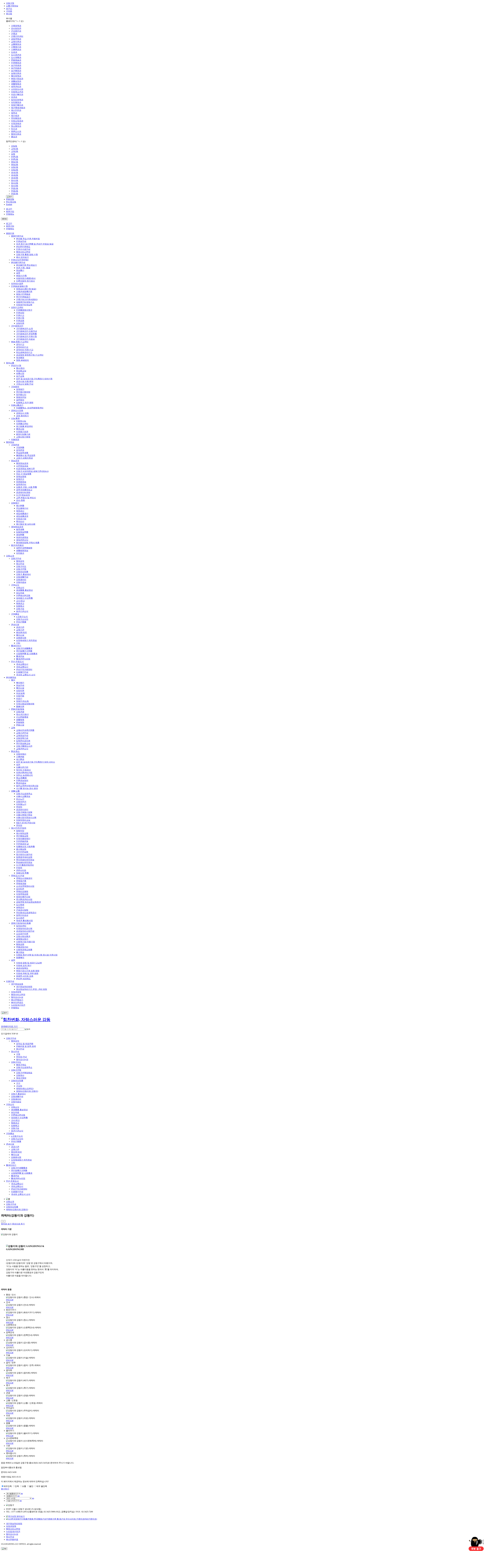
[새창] (15, 1516)
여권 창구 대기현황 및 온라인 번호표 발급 (34, 244)
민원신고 (20, 315)
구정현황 (20, 447)
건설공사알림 (22, 910)
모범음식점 (21, 638)
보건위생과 (16, 65)
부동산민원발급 (23, 294)
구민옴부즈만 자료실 (25, 339)
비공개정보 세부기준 (25, 469)
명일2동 (14, 164)
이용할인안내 (22, 672)
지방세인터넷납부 (24, 305)
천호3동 (14, 194)
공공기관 (20, 627)
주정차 (19, 807)
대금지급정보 (22, 537)
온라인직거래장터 (24, 669)
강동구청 (10, 3)
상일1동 (14, 167)
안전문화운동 (22, 841)
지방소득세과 (17, 121)
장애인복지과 (17, 105)
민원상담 (20, 313)
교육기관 (20, 630)
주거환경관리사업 (24, 899)
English (9, 204)
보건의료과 (16, 68)
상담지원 (20, 323)
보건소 (9, 8)
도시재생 (20, 905)
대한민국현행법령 (24, 548)
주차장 (19, 825)
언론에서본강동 (23, 595)
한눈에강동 (11, 202)
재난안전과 (16, 110)
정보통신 (20, 270)
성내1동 (14, 172)
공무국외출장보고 (24, 490)
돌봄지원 (20, 706)
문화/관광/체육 (17, 709)
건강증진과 (16, 31)
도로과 (14, 52)
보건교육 (20, 376)
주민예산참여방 (23, 392)
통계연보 (20, 656)
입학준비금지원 (23, 741)
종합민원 (10, 233)
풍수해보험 (21, 849)
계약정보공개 (17, 527)
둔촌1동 (14, 157)
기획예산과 (16, 47)
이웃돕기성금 (22, 432)
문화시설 (20, 725)
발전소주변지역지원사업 (27, 786)
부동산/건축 (21, 276)
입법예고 (20, 606)
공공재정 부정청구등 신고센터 (29, 355)
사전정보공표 (22, 466)
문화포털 (10, 199)
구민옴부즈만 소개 (24, 328)
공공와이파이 (22, 809)
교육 (13, 728)
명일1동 (14, 162)
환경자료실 (21, 783)
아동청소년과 (17, 92)
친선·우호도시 (17, 661)
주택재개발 (21, 883)
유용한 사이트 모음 (24, 976)
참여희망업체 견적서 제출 (27, 543)
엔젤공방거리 (22, 947)
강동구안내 (16, 558)
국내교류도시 (22, 664)
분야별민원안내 (18, 262)
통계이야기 (16, 646)
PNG (8, 1300)
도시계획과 (16, 57)
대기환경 (20, 759)
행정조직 (20, 561)
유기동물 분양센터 (24, 426)
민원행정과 (16, 63)
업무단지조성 (22, 915)
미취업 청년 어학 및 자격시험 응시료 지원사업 (36, 955)
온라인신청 (16, 365)
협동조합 (20, 944)
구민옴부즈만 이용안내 (26, 331)
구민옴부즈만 (17, 326)
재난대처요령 (22, 833)
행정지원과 (16, 134)
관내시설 (15, 624)
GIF (11, 1300)
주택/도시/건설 (17, 876)
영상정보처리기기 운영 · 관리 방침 (31, 989)
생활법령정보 (22, 550)
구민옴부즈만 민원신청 (26, 336)
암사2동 (14, 183)
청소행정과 (16, 126)
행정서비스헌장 (23, 252)
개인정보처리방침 (24, 987)
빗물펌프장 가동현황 (25, 846)
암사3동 (14, 186)
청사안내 (20, 564)
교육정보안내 (22, 735)
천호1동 (14, 188)
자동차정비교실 (23, 820)
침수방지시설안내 (24, 854)
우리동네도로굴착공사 (26, 913)
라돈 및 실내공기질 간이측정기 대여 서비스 (35, 762)
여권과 (14, 97)
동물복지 (20, 957)
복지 (13, 680)
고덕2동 (14, 151)
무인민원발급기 (23, 297)
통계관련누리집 (23, 659)
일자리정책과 (17, 100)
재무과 (14, 113)
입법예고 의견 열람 (24, 402)
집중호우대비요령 (24, 857)
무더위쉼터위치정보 (25, 860)
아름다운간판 (22, 767)
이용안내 (10, 981)
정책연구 (20, 479)
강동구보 (20, 609)
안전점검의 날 (22, 844)
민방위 (19, 868)
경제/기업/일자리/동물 (21, 923)
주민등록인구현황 (24, 651)
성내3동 (14, 178)
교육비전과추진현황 (25, 730)
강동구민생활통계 (24, 648)
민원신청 (20, 318)
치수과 (14, 129)
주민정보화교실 (23, 743)
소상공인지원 (22, 934)
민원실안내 (21, 241)
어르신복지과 (17, 94)
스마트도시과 (17, 89)
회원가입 (10, 211)
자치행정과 (16, 102)
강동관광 (20, 712)
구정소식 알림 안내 (24, 384)
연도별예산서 (22, 508)
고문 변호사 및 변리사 (26, 498)
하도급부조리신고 (24, 352)
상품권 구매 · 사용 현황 (26, 487)
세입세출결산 (22, 513)
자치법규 (20, 553)
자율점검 (15, 439)
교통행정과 (16, 44)
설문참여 (20, 400)
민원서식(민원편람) (19, 260)
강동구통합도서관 (24, 746)
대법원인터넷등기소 (25, 302)
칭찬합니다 (21, 395)
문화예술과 (16, 60)
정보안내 (20, 685)
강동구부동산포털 (24, 812)
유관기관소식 (22, 611)
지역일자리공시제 (24, 928)
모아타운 (20, 889)
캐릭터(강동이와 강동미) (17, 1209)
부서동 (9, 14)
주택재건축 (21, 881)
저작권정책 (16, 992)
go (22, 1493)
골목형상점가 (22, 939)
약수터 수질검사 (23, 770)
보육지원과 (16, 73)
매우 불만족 (41, 1486)
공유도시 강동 (22, 413)
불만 (31, 1486)
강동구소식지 (22, 619)
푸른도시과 (16, 131)
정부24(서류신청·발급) (26, 289)
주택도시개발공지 (24, 878)
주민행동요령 (22, 836)
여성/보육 (20, 693)
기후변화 (20, 757)
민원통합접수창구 (24, 310)
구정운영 (15, 445)
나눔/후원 (15, 418)
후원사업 (20, 429)
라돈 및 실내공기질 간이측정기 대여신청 (34, 379)
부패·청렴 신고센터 (19, 342)
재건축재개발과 (18, 108)
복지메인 (20, 683)
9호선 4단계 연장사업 (25, 823)
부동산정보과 (17, 79)
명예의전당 (21, 397)
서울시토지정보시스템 (26, 817)
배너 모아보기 (22, 257)
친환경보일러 (22, 780)
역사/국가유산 (22, 714)
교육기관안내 (22, 733)
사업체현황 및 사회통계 (26, 654)
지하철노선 (21, 804)
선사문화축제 (22, 717)
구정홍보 (15, 614)
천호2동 (14, 191)
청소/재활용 (21, 778)
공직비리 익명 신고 (24, 350)
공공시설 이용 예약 (24, 381)
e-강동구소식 (22, 617)
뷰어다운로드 (17, 1002)
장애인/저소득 (22, 701)
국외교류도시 (22, 667)
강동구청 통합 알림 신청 (27, 254)
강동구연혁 (21, 569)
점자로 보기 (6, 1224)
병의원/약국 (21, 632)
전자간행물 (21, 622)
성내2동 (14, 175)
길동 (13, 154)
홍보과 (14, 137)
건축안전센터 (17, 36)
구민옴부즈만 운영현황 (26, 334)
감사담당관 (16, 28)
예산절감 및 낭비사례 (25, 524)
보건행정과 (16, 71)
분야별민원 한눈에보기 (26, 265)
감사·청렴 (20, 500)
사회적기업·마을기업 (25, 942)
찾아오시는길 (17, 997)
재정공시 (20, 511)
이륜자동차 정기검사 (25, 281)
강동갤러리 (21, 580)
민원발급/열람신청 (19, 286)
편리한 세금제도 (23, 979)
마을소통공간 (17, 405)
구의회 (9, 11)
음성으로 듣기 (18, 1224)
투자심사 (20, 521)
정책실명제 (21, 476)
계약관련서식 (22, 540)
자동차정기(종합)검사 (26, 278)
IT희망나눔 (21, 421)
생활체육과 (16, 84)
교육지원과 (16, 42)
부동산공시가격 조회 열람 (27, 971)
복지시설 (20, 635)
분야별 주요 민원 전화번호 (28, 239)
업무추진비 (21, 484)
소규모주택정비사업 (25, 886)
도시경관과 (16, 55)
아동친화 (20, 696)
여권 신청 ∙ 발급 (23, 268)
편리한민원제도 (23, 247)
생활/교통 (15, 791)
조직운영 (20, 450)
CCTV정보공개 (23, 495)
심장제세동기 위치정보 (26, 640)
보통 (24, 1486)
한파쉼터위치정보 (24, 862)
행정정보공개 (22, 463)
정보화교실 (21, 371)
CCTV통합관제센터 (25, 865)
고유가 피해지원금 (24, 458)
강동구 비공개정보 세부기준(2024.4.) (32, 471)
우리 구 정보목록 (23, 474)
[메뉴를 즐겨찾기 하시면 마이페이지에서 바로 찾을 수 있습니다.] (2, 1221)
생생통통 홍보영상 (24, 590)
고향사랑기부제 (23, 437)
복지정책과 (16, 76)
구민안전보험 (22, 852)
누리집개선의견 (18, 1005)
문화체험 (20, 722)
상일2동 (14, 170)
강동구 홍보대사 (23, 574)
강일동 (14, 146)
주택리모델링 (22, 891)
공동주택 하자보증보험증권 (28, 902)
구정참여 (15, 387)
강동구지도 (21, 566)
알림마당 (20, 831)
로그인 (9, 209)
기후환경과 (16, 49)
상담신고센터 (17, 307)
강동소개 (10, 556)
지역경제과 (16, 123)
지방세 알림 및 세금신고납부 (29, 963)
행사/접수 (20, 368)
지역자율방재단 (23, 839)
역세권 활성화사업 (24, 920)
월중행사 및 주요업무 (25, 455)
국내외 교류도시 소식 (25, 675)
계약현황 (20, 535)
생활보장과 (16, 81)
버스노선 (20, 799)
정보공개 (15, 461)
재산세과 (15, 116)
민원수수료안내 (23, 249)
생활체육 (20, 720)
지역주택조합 (22, 894)
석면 (18, 765)
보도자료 (20, 593)
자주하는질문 (17, 284)
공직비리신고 (22, 347)
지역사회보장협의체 (25, 704)
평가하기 (5, 1489)
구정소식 (15, 585)
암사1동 (14, 180)
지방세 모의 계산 (23, 965)
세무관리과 (16, 86)
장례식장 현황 (22, 873)
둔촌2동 (14, 159)
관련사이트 (21, 870)
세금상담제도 (22, 968)
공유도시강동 (17, 410)
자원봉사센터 (22, 424)
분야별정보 (11, 677)
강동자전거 (21, 802)
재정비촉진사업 (23, 897)
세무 (18, 273)
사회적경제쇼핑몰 (24, 950)
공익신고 (20, 344)
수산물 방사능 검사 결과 (27, 788)
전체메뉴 (10, 214)
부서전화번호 (12, 1539)
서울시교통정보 (23, 796)
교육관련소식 (22, 749)
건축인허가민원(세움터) (27, 299)
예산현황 (20, 506)
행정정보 (10, 442)
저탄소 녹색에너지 (24, 775)
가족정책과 (16, 26)
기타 (18, 643)
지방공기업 (21, 519)
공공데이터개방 (23, 492)
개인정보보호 (17, 984)
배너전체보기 (17, 1000)
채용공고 (20, 603)
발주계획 (20, 529)
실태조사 (20, 907)
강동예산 (15, 503)
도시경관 (20, 918)
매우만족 (8, 1486)
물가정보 (20, 952)
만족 (17, 1486)
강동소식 (20, 587)
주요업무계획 (22, 453)
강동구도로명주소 (24, 794)
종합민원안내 (17, 236)
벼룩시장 (20, 373)
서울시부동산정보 (24, 815)
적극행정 (20, 358)
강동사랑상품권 (23, 936)
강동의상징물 (22, 572)
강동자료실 (21, 582)
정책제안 (20, 389)
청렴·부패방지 (22, 360)
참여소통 (10, 363)
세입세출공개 (22, 516)
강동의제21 (21, 754)
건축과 (14, 34)
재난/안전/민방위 (18, 828)
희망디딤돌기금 (23, 434)
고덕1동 (14, 149)
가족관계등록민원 (24, 291)
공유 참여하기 (22, 416)
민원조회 (20, 321)
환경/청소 (15, 751)
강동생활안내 (22, 577)
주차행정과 (16, 118)
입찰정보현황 (22, 532)
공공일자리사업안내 (25, 931)
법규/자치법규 (17, 545)
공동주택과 (16, 39)
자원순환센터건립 (24, 772)
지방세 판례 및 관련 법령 (27, 973)
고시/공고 (20, 601)
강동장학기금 (22, 738)
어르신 (19, 698)
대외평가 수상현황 (24, 598)
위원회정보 (21, 482)
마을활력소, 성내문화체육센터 (29, 408)
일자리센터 (21, 926)
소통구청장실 (12, 6)
